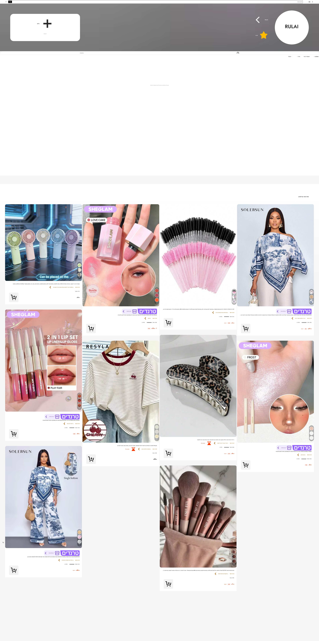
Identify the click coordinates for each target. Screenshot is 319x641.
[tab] (239, 53)
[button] (312, 2)
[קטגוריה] (309, 2)
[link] (292, 28)
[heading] (179, 20)
